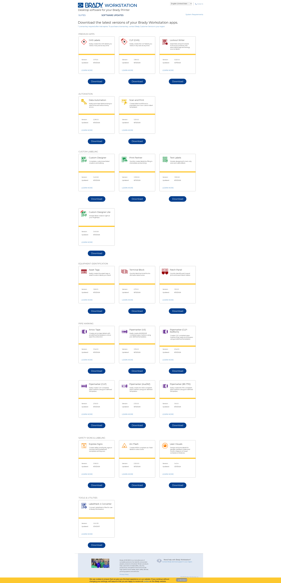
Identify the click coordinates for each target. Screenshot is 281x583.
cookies (146, 581)
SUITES (82, 15)
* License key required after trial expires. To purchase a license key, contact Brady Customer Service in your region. (121, 26)
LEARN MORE (87, 70)
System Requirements (194, 14)
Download (96, 81)
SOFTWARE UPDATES (112, 15)
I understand (181, 580)
